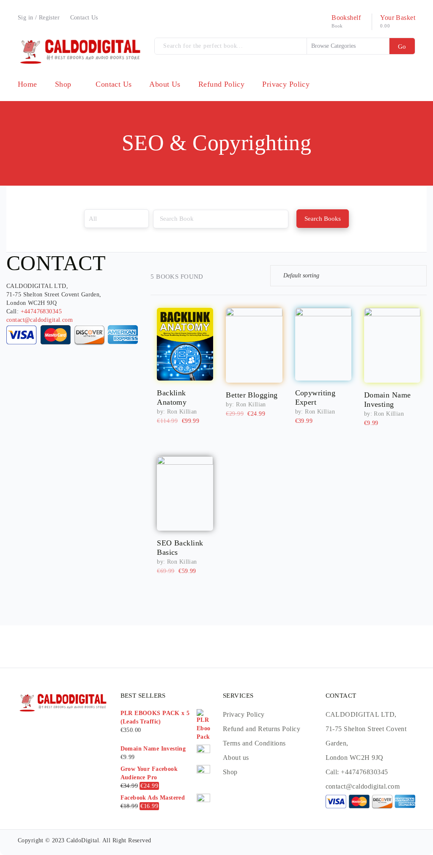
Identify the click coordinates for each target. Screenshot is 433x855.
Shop (230, 772)
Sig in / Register (39, 17)
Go (402, 46)
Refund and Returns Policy (261, 728)
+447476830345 (41, 311)
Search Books (322, 218)
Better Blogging (251, 395)
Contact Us (84, 17)
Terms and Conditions (254, 743)
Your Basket (397, 17)
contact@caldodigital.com (39, 320)
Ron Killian (182, 411)
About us (236, 757)
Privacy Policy (244, 714)
